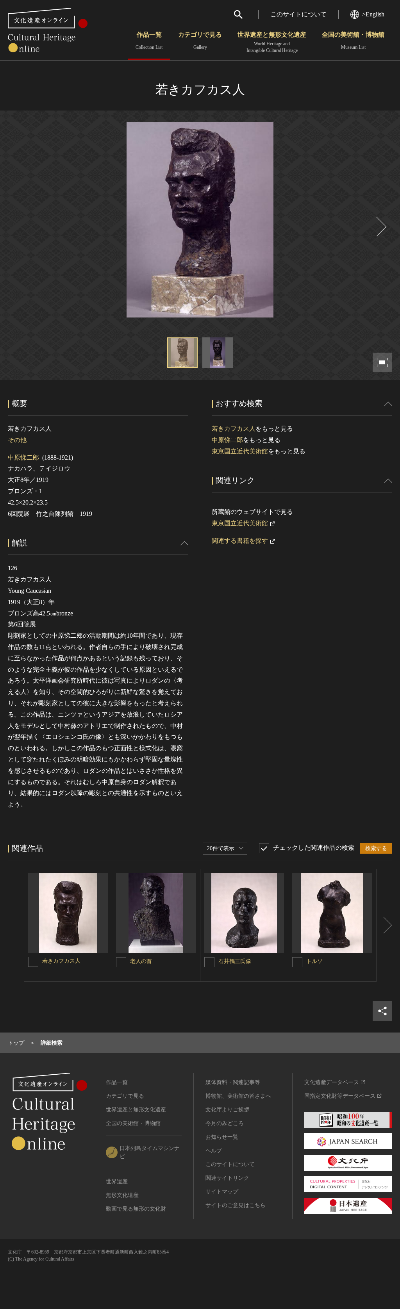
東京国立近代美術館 (240, 451)
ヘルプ (213, 1151)
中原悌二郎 (23, 457)
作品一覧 (149, 40)
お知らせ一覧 (221, 1137)
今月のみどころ (224, 1123)
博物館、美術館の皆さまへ (238, 1096)
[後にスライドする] (380, 226)
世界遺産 (117, 1181)
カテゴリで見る (200, 40)
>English (373, 14)
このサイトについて (298, 14)
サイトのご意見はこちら (235, 1205)
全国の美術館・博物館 (353, 40)
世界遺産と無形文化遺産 (272, 42)
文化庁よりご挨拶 (227, 1110)
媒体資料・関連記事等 (232, 1082)
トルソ (314, 961)
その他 (17, 440)
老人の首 (141, 961)
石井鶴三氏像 (234, 961)
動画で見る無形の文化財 (136, 1209)
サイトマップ (221, 1192)
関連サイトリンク (227, 1178)
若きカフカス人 (233, 428)
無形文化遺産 (122, 1195)
